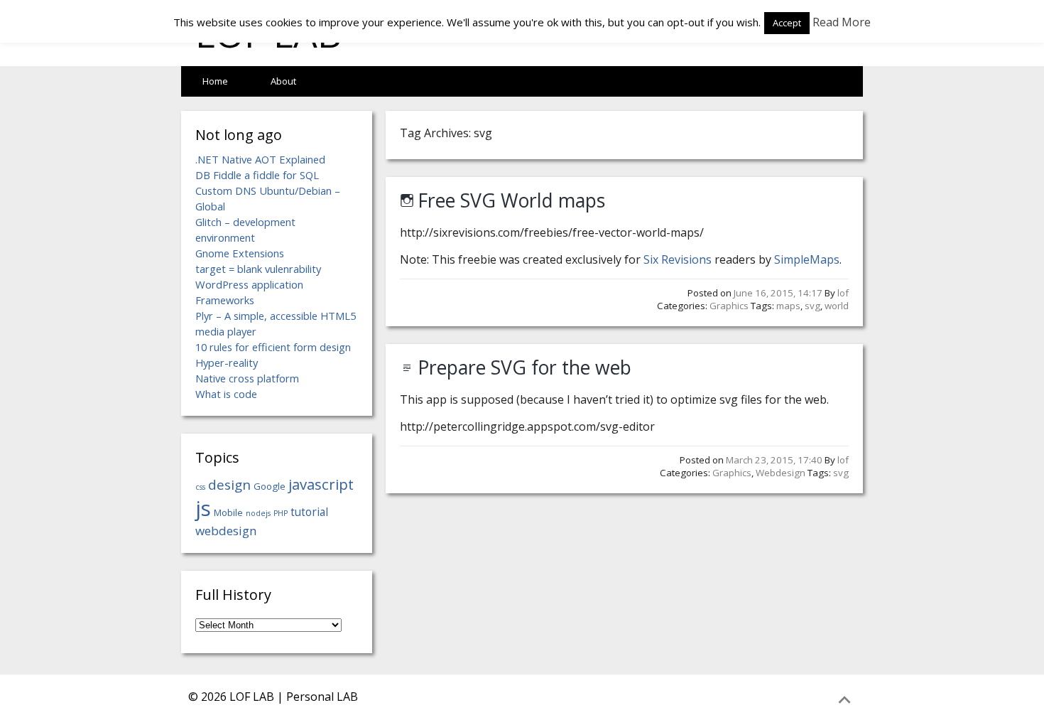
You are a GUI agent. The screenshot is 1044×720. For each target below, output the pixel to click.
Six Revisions (677, 259)
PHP (280, 513)
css (200, 487)
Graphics (729, 305)
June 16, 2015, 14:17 (778, 292)
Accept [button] (787, 22)
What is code (226, 394)
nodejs (258, 513)
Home (215, 81)
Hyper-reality (226, 362)
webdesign (226, 530)
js (203, 508)
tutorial (309, 512)
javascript (321, 484)
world (837, 305)
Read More (841, 22)
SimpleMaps (806, 259)
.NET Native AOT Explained (260, 159)
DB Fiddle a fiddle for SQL (257, 175)
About (283, 81)
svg (812, 305)
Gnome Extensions (239, 253)
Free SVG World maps (511, 200)
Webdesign (780, 472)
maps (788, 305)
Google (270, 486)
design (229, 484)
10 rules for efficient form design (273, 347)
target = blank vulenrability (258, 269)
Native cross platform (247, 378)
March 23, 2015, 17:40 (774, 459)
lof (843, 292)
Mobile (228, 512)
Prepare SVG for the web (524, 367)
